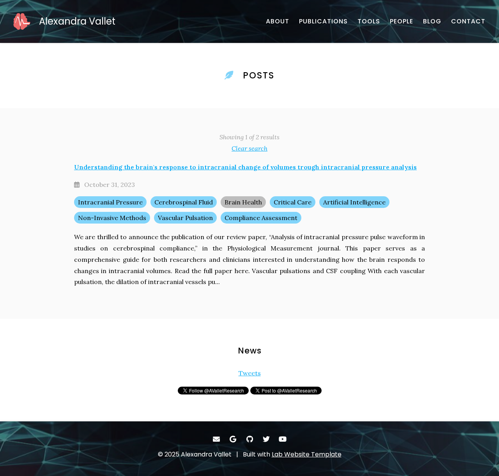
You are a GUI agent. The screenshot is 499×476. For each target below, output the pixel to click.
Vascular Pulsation (185, 218)
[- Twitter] (266, 439)
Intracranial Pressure (110, 202)
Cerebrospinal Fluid (183, 202)
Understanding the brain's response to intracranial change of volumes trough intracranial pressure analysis (245, 167)
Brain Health (243, 202)
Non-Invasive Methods (112, 218)
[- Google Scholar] (232, 439)
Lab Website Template (307, 454)
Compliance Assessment (261, 218)
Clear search (249, 148)
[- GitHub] (249, 439)
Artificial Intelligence (354, 202)
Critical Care (292, 202)
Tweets (250, 373)
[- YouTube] (282, 439)
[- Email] (216, 439)
